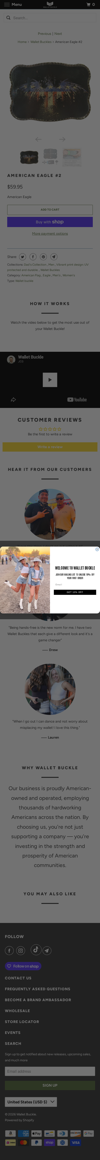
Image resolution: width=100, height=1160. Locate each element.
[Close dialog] (97, 549)
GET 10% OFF (75, 592)
